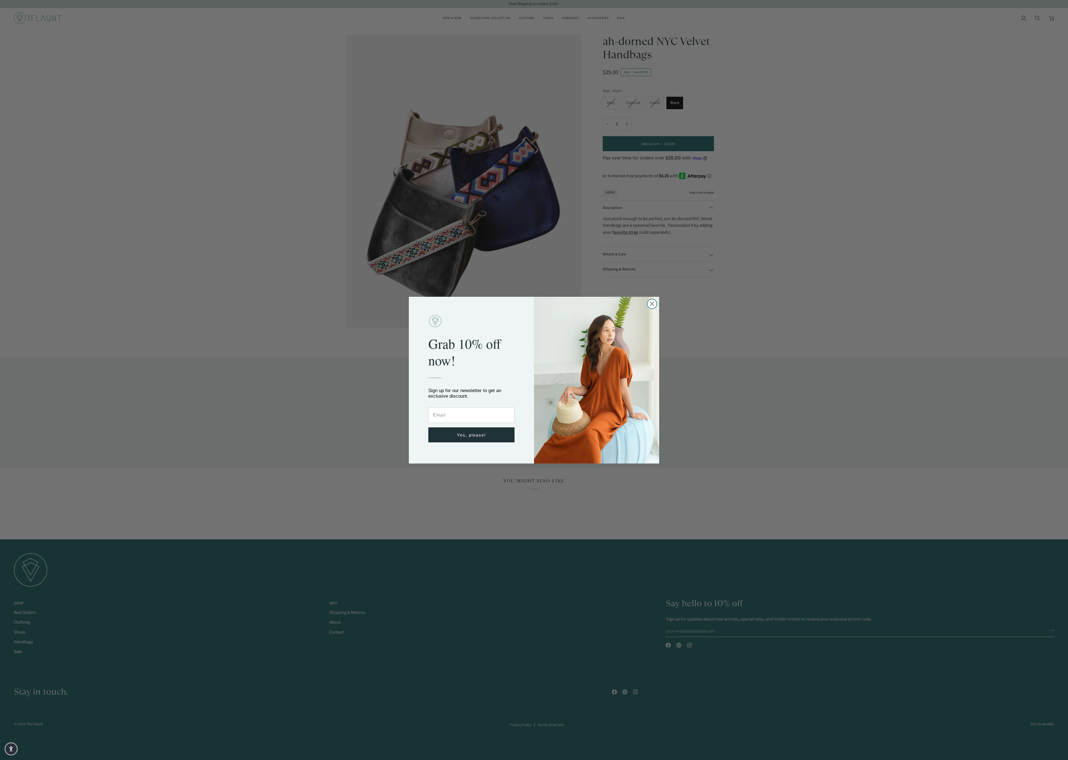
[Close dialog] (652, 304)
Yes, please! (471, 434)
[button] (11, 749)
